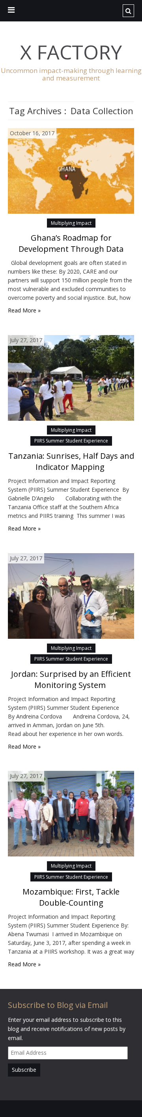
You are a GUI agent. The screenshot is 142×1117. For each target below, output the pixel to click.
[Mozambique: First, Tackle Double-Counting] (71, 813)
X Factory (71, 52)
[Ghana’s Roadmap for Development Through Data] (71, 170)
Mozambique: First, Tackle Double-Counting (71, 897)
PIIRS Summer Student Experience (71, 440)
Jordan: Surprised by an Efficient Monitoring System (71, 679)
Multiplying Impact (71, 223)
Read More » (24, 310)
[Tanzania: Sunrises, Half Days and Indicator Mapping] (71, 377)
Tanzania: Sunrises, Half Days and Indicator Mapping (71, 461)
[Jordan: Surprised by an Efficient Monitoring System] (71, 595)
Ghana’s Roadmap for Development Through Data (71, 243)
